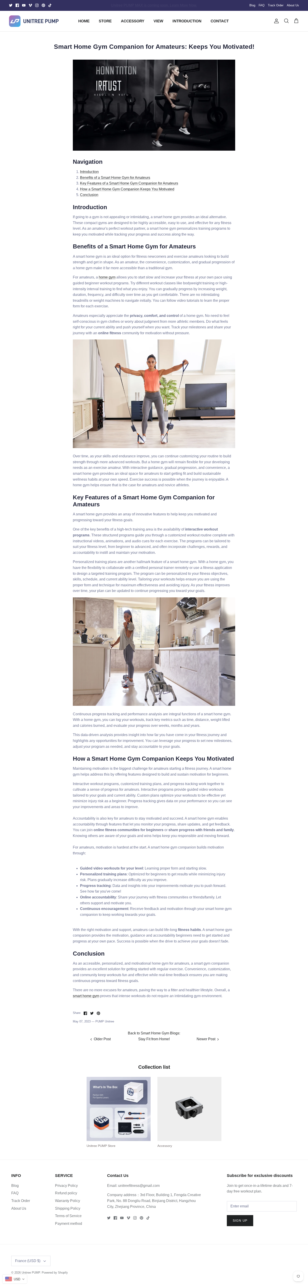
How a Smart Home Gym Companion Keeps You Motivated (127, 189)
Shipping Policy (67, 1208)
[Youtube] (23, 5)
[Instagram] (37, 5)
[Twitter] (10, 5)
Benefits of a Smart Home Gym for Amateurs (115, 178)
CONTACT (220, 21)
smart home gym (86, 996)
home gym (107, 277)
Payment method (68, 1223)
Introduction (89, 172)
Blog (252, 5)
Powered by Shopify (55, 1272)
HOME (84, 21)
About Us (293, 5)
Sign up (240, 1220)
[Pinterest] (43, 5)
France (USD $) (27, 1261)
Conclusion (89, 195)
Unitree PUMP (31, 1272)
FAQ (261, 5)
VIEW (158, 21)
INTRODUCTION (186, 21)
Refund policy (66, 1193)
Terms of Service (68, 1216)
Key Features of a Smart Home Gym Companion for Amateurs (129, 183)
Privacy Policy (66, 1186)
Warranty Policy (67, 1201)
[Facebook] (17, 5)
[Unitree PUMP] (34, 21)
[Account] (275, 21)
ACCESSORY (132, 21)
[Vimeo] (30, 5)
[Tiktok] (50, 5)
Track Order (275, 5)
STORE (105, 21)
